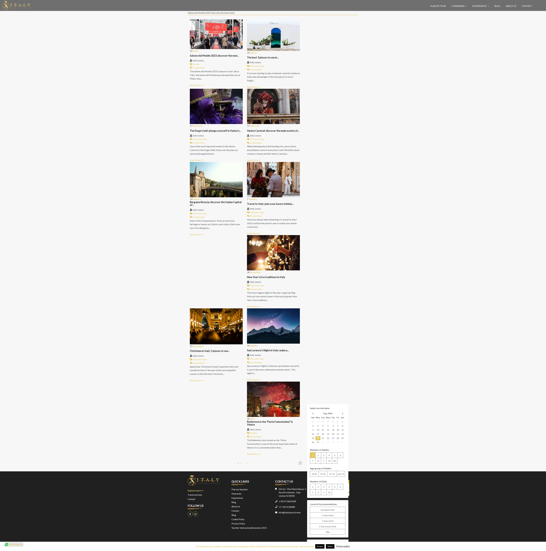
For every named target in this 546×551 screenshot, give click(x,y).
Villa (327, 532)
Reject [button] (330, 546)
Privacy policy (343, 546)
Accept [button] (320, 546)
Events (196, 64)
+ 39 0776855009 (287, 501)
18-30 (314, 474)
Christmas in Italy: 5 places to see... (210, 351)
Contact (527, 6)
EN (540, 6)
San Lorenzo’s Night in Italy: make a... (268, 350)
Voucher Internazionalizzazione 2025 (249, 528)
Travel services (195, 495)
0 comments (198, 67)
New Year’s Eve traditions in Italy (266, 277)
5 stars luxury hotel (327, 526)
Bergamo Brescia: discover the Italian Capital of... (216, 204)
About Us (511, 6)
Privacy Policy (238, 523)
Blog (497, 6)
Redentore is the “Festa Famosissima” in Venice (270, 423)
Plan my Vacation (239, 489)
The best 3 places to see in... (263, 57)
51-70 (331, 474)
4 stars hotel (327, 515)
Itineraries (458, 6)
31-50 (323, 474)
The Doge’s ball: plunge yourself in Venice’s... (215, 130)
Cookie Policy (238, 519)
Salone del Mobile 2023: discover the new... (214, 55)
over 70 (340, 474)
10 (248, 463)
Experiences (479, 6)
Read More (195, 85)
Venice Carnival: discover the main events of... (273, 130)
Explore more (194, 490)
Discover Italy (257, 66)
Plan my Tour (438, 6)
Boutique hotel (327, 510)
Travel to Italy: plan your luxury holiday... (270, 204)
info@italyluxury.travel (290, 512)
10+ (335, 461)
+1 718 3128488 (287, 507)
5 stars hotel (327, 521)
